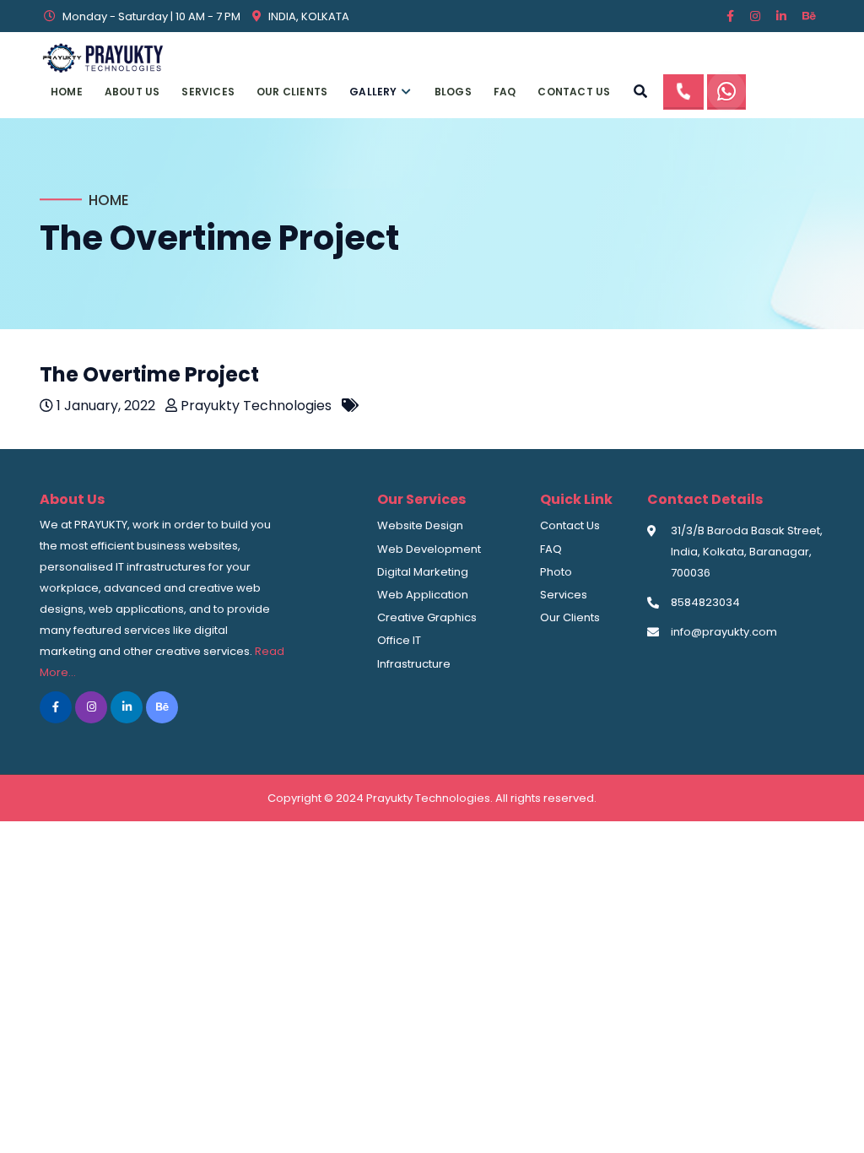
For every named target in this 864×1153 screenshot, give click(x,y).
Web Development (429, 549)
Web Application (422, 595)
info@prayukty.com (724, 632)
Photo (556, 572)
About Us (132, 91)
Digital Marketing (422, 572)
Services (208, 91)
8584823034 (705, 602)
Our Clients (291, 91)
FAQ (505, 91)
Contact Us (573, 91)
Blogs (453, 91)
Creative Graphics (427, 617)
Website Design (420, 525)
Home (67, 91)
